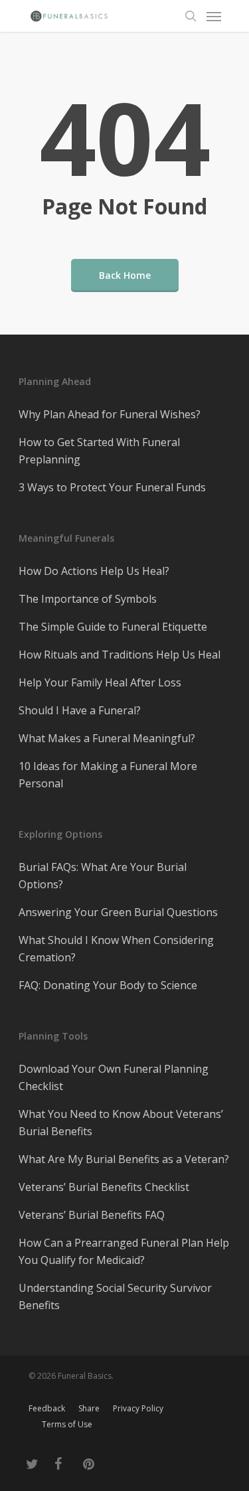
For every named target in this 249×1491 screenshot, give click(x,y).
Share (89, 1408)
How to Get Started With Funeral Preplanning (99, 451)
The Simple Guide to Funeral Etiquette (113, 626)
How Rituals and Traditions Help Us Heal (119, 654)
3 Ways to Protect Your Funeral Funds (112, 487)
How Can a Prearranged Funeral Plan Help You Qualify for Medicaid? (124, 1251)
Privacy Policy (138, 1408)
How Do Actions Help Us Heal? (94, 571)
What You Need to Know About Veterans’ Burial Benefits (121, 1122)
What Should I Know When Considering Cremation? (116, 949)
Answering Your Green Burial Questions (118, 912)
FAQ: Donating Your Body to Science (108, 985)
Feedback (47, 1408)
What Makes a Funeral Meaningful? (107, 738)
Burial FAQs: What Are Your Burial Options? (103, 876)
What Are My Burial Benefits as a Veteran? (124, 1159)
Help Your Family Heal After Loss (100, 682)
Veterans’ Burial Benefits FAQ (92, 1215)
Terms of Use (67, 1424)
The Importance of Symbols (88, 598)
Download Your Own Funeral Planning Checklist (113, 1077)
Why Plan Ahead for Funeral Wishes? (110, 414)
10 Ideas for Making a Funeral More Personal (108, 775)
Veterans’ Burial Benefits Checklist (104, 1187)
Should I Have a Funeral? (80, 710)
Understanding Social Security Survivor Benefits (115, 1296)
